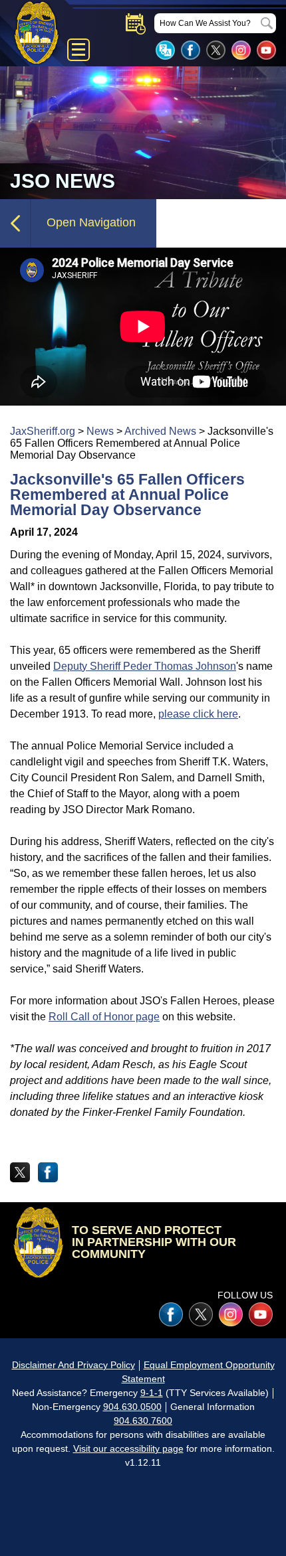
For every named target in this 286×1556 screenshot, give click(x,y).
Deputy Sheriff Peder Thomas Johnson (144, 666)
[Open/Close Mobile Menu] (78, 50)
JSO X (201, 1314)
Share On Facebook (48, 1172)
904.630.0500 (132, 1406)
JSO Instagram (241, 50)
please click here (198, 714)
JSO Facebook (190, 50)
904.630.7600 (143, 1420)
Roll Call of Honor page (104, 1016)
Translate (165, 50)
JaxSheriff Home (38, 1242)
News (100, 431)
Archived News (160, 431)
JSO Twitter (215, 50)
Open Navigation (91, 222)
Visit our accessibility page (128, 1448)
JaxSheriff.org (42, 431)
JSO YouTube (266, 50)
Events (135, 24)
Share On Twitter (20, 1172)
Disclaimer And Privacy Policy (73, 1365)
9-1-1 (151, 1392)
